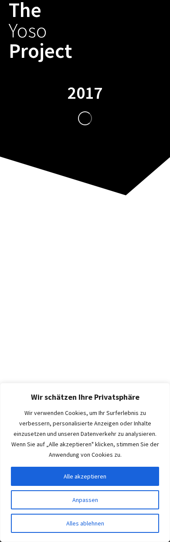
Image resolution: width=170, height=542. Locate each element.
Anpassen (85, 500)
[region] (85, 462)
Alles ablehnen (85, 523)
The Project (40, 30)
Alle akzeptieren (85, 476)
